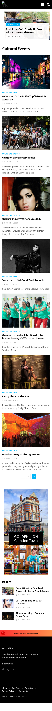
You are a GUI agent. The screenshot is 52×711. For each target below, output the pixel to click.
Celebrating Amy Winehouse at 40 (21, 219)
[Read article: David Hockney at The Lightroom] (26, 430)
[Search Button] (48, 4)
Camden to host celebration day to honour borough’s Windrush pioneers (23, 336)
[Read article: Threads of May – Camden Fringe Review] (8, 616)
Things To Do (13, 24)
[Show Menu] (42, 4)
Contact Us (23, 691)
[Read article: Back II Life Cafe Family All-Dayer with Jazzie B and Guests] (8, 591)
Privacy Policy (8, 691)
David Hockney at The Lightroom (20, 454)
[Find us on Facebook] (3, 670)
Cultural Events (11, 92)
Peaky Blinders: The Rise (15, 396)
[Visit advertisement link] (26, 532)
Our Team (16, 688)
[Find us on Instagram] (13, 670)
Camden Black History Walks (18, 157)
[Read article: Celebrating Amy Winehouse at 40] (26, 194)
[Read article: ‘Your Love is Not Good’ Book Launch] (26, 256)
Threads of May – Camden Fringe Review (30, 614)
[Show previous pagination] (17, 476)
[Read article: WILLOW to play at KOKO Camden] (8, 603)
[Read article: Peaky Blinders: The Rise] (26, 372)
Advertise (29, 688)
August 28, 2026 (13, 37)
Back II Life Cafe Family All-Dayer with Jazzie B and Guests (24, 31)
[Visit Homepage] (5, 4)
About (4, 688)
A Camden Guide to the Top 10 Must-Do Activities (24, 98)
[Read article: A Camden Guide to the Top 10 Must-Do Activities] (26, 72)
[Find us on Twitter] (7, 670)
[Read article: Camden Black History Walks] (26, 133)
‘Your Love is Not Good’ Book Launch (22, 280)
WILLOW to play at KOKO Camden (29, 602)
